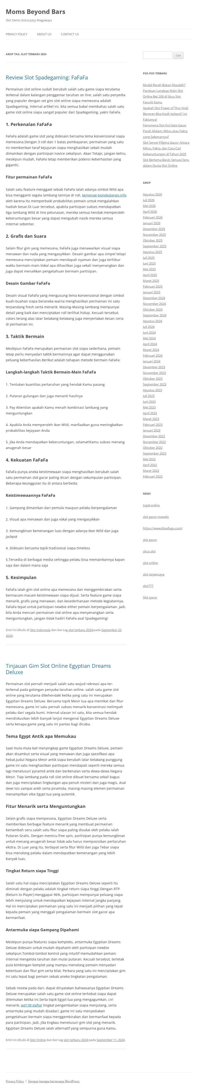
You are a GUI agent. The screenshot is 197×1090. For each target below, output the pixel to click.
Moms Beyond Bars (35, 11)
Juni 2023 (149, 401)
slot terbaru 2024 (80, 630)
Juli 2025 (148, 257)
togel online (151, 505)
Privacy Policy (16, 34)
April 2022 (150, 465)
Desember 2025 (154, 229)
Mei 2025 (149, 269)
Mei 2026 (149, 206)
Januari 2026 (151, 223)
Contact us (70, 34)
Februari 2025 (152, 286)
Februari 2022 (152, 476)
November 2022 (154, 442)
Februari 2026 (152, 217)
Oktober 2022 (152, 447)
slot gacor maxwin (156, 517)
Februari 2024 (152, 355)
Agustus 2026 (152, 194)
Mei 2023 (149, 407)
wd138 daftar (31, 1005)
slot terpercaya (153, 574)
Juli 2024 (148, 327)
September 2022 (154, 453)
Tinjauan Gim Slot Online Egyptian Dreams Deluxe (58, 668)
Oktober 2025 (152, 240)
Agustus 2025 (152, 252)
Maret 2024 (151, 350)
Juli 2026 (148, 200)
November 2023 (154, 373)
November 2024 (154, 304)
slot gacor (150, 540)
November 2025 (154, 234)
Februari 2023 (152, 424)
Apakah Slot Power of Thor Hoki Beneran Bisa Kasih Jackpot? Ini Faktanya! (165, 114)
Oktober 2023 (152, 378)
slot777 (148, 586)
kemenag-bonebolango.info (104, 195)
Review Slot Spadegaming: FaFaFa (47, 77)
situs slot (149, 551)
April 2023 (150, 413)
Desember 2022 (154, 436)
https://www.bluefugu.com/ (163, 528)
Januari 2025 (151, 292)
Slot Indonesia (40, 630)
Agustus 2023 (152, 390)
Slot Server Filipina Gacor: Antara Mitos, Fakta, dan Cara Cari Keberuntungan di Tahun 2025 (166, 148)
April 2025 (150, 275)
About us (44, 34)
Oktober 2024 (152, 309)
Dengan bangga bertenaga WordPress (54, 1081)
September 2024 (154, 315)
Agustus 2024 (152, 321)
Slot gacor (150, 597)
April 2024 (150, 344)
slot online (150, 563)
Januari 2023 (151, 430)
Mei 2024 (149, 338)
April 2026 (150, 211)
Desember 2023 (154, 367)
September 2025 (154, 246)
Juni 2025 (149, 263)
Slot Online (38, 1040)
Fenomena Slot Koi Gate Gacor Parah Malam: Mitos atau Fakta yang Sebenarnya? (165, 131)
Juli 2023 (148, 396)
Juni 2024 (149, 332)
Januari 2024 (151, 361)
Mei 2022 (149, 459)
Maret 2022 (151, 470)
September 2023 (154, 384)
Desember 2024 (154, 298)
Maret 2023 (151, 419)
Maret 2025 (151, 280)
